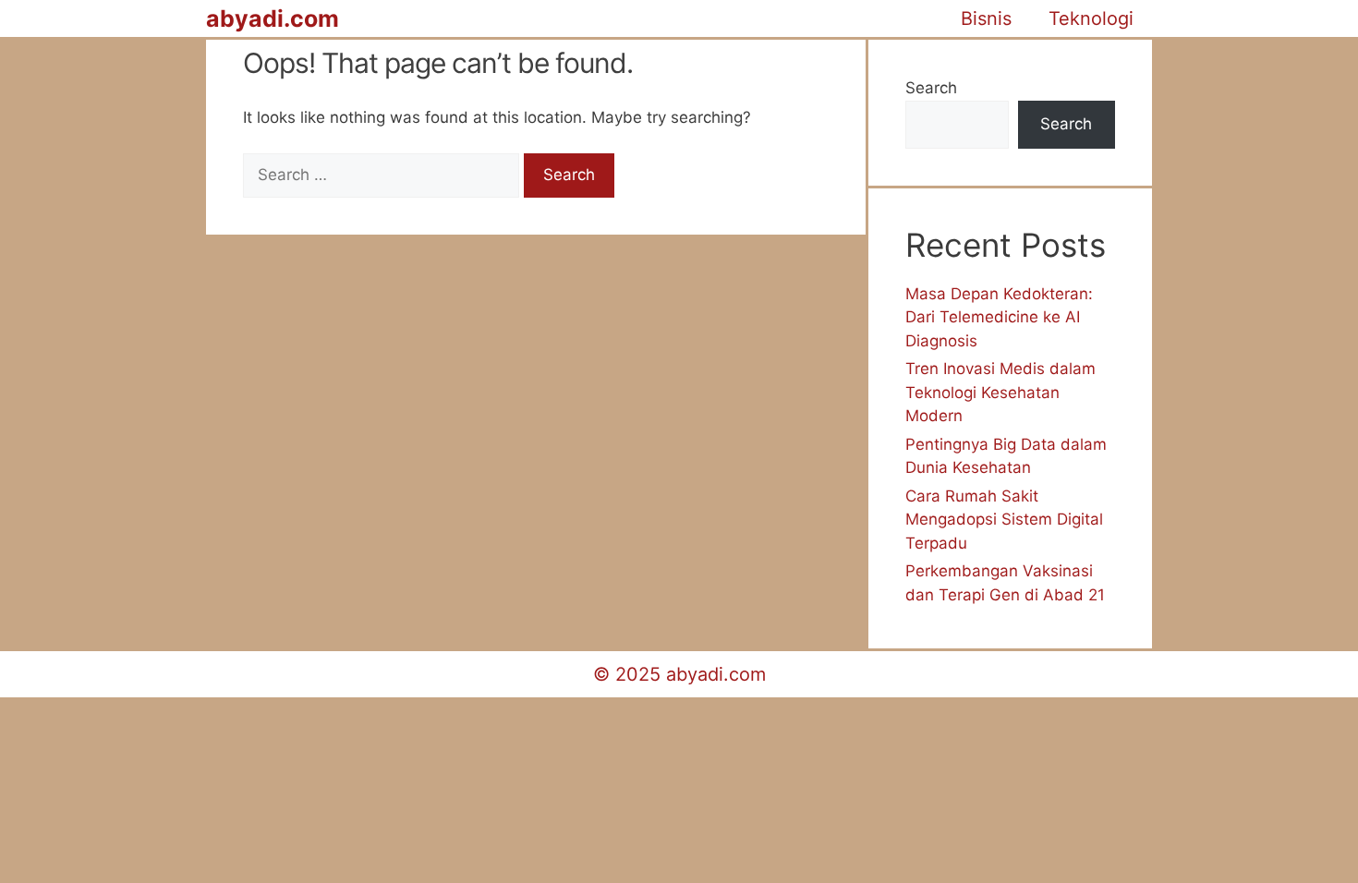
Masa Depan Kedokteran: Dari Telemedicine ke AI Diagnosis (999, 317)
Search (931, 88)
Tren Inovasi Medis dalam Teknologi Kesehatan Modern (1000, 392)
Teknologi (1091, 18)
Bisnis (986, 18)
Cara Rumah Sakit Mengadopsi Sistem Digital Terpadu (1004, 519)
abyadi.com (272, 18)
